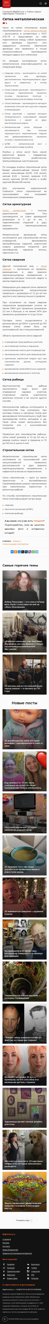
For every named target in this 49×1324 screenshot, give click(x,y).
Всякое (20, 14)
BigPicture (18, 12)
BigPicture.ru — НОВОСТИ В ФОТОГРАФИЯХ (22, 1289)
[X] (22, 551)
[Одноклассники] (15, 551)
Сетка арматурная (14, 210)
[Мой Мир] (19, 551)
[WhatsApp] (33, 551)
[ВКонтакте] (12, 551)
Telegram (38, 521)
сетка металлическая (35, 31)
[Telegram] (36, 551)
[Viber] (29, 551)
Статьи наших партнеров (15, 544)
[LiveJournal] (26, 551)
